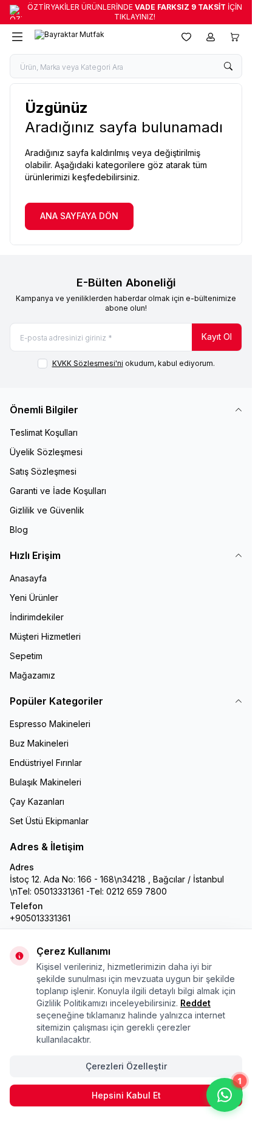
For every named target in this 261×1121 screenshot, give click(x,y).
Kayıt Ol (217, 336)
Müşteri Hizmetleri (45, 636)
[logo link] (93, 37)
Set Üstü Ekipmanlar (49, 821)
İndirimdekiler (37, 617)
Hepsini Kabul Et (126, 1095)
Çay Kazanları (37, 801)
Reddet (195, 1003)
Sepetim (26, 656)
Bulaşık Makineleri (45, 782)
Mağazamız (32, 675)
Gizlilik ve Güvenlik (47, 510)
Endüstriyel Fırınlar (46, 762)
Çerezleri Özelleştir (126, 1066)
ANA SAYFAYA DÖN (79, 216)
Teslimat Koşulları (44, 432)
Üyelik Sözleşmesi (46, 452)
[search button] (228, 66)
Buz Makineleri (39, 743)
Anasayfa (28, 578)
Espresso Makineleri (50, 724)
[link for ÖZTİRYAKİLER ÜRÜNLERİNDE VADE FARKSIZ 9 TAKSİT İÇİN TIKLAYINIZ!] (126, 12)
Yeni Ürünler (34, 597)
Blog (19, 529)
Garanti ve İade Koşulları (58, 491)
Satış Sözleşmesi (43, 471)
